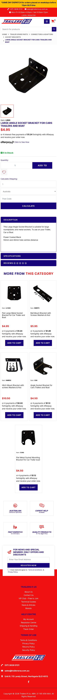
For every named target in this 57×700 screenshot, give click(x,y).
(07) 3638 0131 (17, 9)
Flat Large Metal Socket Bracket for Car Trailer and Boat (13, 315)
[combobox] (28, 29)
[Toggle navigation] (47, 21)
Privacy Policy (13, 572)
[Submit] (54, 29)
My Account (28, 619)
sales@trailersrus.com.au (38, 9)
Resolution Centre (28, 622)
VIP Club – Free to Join (28, 598)
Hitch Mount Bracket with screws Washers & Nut (13, 386)
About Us (28, 592)
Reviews (9, 263)
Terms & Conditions (35, 570)
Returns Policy (28, 647)
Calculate (28, 206)
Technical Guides (28, 602)
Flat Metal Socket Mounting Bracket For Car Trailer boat (28, 458)
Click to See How (21, 142)
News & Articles (28, 605)
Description (10, 220)
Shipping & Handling (28, 626)
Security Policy (28, 650)
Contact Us (28, 595)
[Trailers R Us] (17, 21)
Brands (28, 608)
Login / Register (29, 15)
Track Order (28, 629)
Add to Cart (42, 166)
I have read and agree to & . (26, 571)
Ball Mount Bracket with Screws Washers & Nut (40, 314)
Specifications (12, 256)
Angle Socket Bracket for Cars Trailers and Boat (41, 386)
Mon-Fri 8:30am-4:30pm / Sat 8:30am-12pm (29, 12)
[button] (4, 172)
